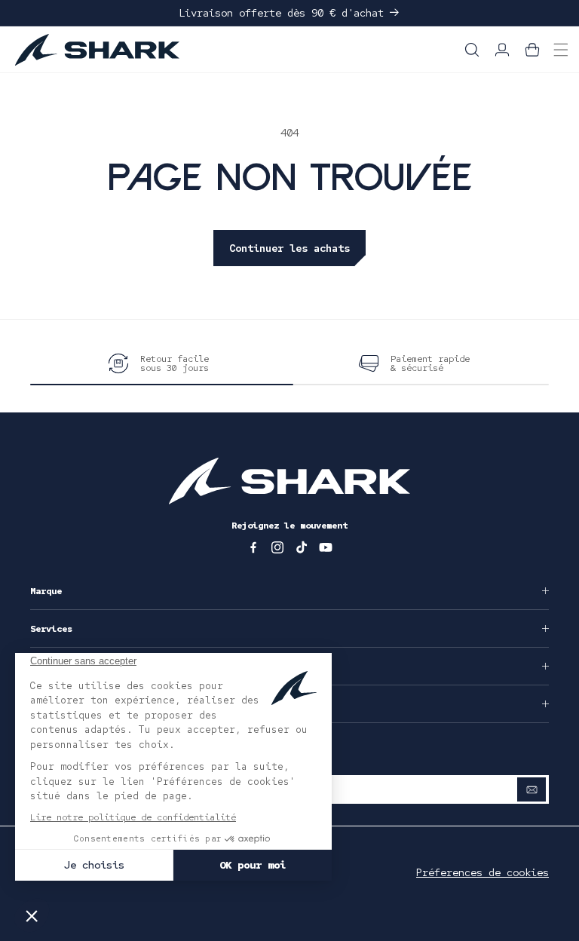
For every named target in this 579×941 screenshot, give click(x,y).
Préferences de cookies (482, 872)
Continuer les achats (289, 248)
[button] (472, 50)
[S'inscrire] (531, 789)
